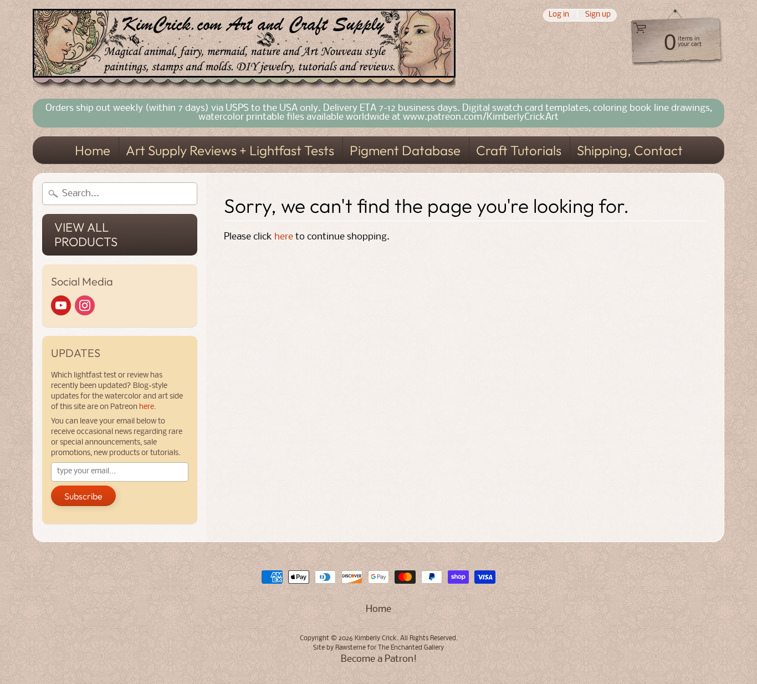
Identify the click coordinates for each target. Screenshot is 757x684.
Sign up (598, 15)
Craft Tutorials (518, 150)
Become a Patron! (379, 659)
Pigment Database (405, 150)
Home (92, 150)
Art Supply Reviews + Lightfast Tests (230, 150)
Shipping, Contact (630, 150)
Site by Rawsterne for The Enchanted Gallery (378, 648)
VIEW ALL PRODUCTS (85, 234)
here (146, 407)
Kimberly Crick (376, 638)
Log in (559, 15)
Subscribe (83, 496)
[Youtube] (61, 305)
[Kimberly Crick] (244, 49)
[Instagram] (85, 305)
